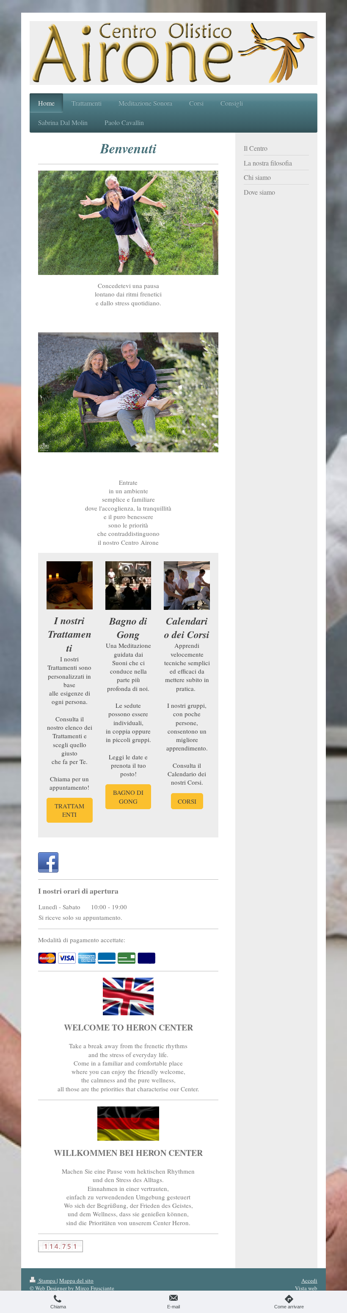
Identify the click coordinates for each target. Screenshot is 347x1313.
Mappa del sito (76, 1280)
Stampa (47, 1280)
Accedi (309, 1280)
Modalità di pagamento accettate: (81, 939)
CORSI (187, 801)
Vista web (306, 1288)
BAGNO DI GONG (128, 796)
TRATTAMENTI (69, 810)
